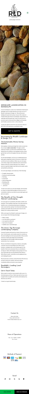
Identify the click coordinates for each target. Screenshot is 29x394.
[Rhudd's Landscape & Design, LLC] (15, 11)
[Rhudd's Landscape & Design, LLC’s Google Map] (24, 379)
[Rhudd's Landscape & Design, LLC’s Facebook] (5, 379)
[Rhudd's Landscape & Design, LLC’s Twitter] (14, 379)
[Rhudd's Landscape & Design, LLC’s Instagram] (9, 379)
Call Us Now (7, 391)
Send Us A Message (22, 391)
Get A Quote (14, 131)
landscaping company (14, 114)
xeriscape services (21, 111)
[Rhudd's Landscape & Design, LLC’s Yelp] (19, 379)
